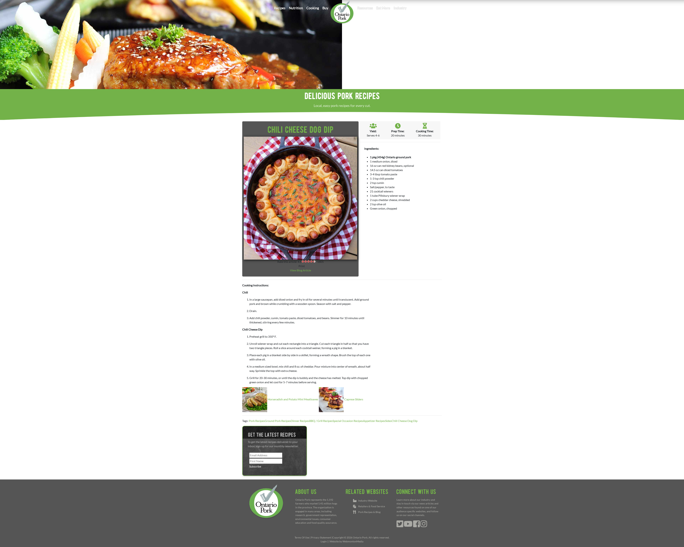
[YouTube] (408, 525)
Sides (388, 420)
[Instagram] (423, 525)
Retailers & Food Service (371, 506)
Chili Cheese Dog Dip (405, 420)
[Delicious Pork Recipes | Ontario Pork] (342, 12)
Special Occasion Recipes (348, 420)
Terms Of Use (302, 537)
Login (324, 541)
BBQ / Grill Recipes (321, 420)
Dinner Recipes (300, 420)
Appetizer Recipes (374, 420)
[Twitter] (400, 525)
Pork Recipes (257, 420)
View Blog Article (300, 270)
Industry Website (367, 500)
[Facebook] (416, 525)
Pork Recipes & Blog (368, 512)
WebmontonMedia (353, 541)
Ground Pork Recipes (278, 420)
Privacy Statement (321, 537)
